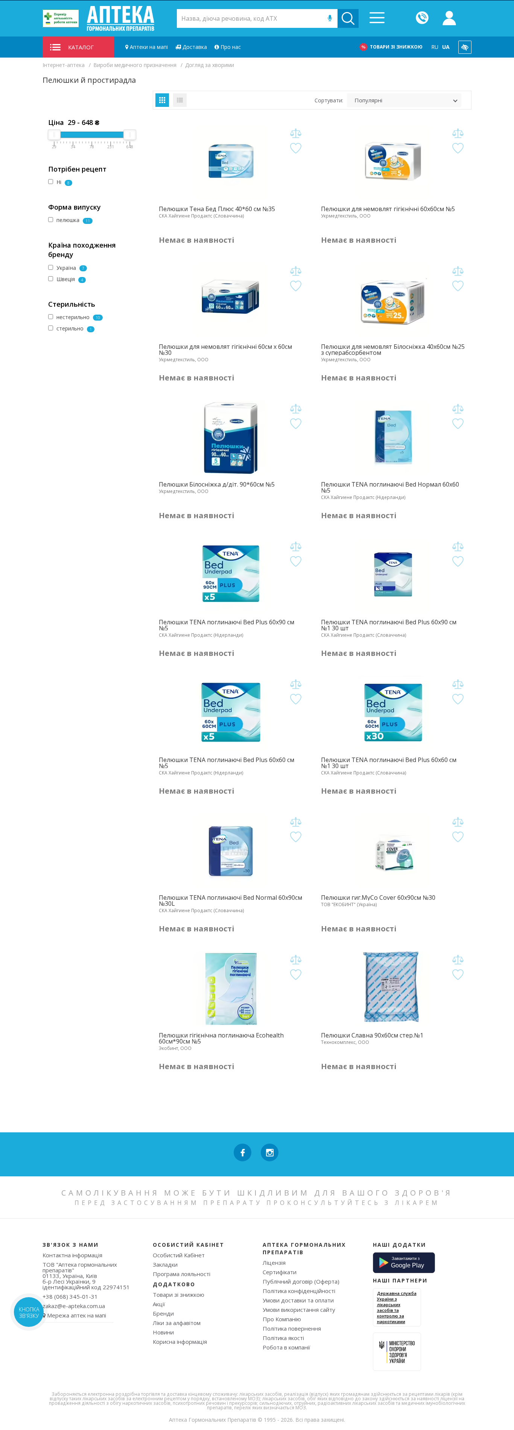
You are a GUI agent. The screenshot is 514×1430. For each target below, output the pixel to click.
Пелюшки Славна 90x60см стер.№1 (372, 1035)
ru (434, 46)
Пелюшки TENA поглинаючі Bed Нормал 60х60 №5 (390, 487)
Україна (69, 267)
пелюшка (72, 220)
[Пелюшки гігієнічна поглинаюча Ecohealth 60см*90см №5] (231, 989)
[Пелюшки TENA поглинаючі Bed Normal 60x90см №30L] (231, 851)
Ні (62, 182)
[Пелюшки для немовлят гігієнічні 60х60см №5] (393, 162)
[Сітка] (162, 100)
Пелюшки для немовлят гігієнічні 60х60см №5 (388, 209)
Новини (163, 1332)
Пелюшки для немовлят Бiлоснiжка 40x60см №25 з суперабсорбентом (393, 350)
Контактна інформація (72, 1255)
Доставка (194, 46)
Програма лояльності (181, 1274)
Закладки (165, 1264)
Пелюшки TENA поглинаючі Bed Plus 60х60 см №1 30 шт (388, 763)
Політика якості (283, 1338)
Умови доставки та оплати (298, 1300)
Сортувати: (329, 100)
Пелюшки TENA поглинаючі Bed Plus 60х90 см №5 (226, 625)
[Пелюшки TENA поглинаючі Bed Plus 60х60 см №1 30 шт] (393, 713)
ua (446, 46)
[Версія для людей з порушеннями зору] (464, 47)
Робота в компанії (286, 1347)
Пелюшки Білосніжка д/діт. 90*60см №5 (217, 484)
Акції (159, 1304)
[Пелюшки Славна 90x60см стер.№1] (393, 989)
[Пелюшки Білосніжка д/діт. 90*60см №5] (231, 438)
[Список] (180, 100)
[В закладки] (295, 148)
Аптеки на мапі (148, 46)
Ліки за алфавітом (177, 1323)
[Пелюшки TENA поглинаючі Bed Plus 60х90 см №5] (231, 575)
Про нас (230, 46)
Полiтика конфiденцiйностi (299, 1291)
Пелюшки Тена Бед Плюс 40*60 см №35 (217, 209)
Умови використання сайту (299, 1309)
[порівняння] (295, 133)
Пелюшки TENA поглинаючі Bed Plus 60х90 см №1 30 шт (388, 625)
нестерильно (77, 317)
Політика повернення (292, 1328)
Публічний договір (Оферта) (301, 1281)
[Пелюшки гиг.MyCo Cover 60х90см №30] (393, 851)
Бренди (163, 1313)
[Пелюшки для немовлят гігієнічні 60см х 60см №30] (231, 300)
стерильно (73, 328)
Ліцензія (274, 1262)
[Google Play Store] (404, 1262)
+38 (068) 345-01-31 (70, 1296)
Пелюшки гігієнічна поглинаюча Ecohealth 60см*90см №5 (221, 1038)
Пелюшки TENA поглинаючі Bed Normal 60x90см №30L (230, 901)
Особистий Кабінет (179, 1255)
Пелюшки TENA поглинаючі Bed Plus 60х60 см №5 (226, 763)
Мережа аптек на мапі (76, 1315)
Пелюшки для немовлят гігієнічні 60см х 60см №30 (225, 350)
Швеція (69, 279)
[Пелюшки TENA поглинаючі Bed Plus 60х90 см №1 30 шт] (393, 575)
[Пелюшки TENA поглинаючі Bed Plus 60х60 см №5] (231, 713)
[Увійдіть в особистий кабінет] (449, 18)
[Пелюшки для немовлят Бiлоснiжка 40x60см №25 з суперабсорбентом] (393, 300)
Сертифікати (280, 1272)
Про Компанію (282, 1319)
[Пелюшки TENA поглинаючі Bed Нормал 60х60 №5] (393, 438)
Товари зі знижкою (396, 47)
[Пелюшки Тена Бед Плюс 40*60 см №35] (231, 162)
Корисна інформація (180, 1341)
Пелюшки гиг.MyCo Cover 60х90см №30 (378, 898)
